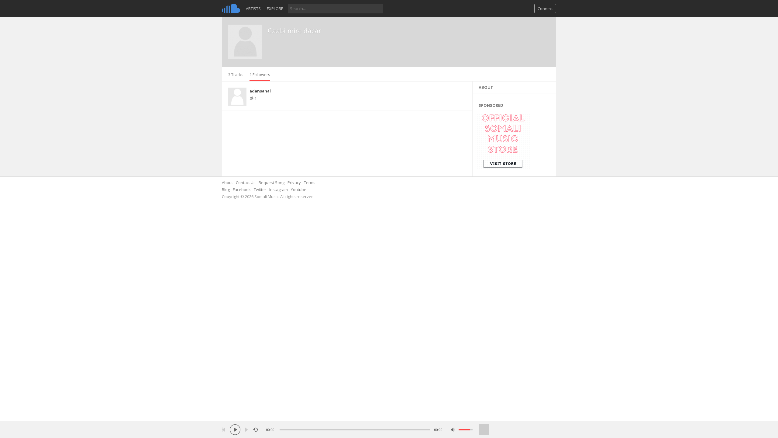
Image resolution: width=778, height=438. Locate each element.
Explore (275, 8)
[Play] (235, 429)
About (227, 182)
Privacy (294, 182)
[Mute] (453, 429)
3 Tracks (235, 74)
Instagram (278, 189)
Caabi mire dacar (294, 30)
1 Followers (260, 74)
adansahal (260, 91)
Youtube (298, 189)
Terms (309, 182)
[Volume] (466, 429)
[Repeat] (255, 429)
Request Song (271, 182)
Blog (226, 189)
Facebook (242, 189)
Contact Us (246, 182)
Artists (253, 8)
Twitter (260, 189)
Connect (545, 8)
